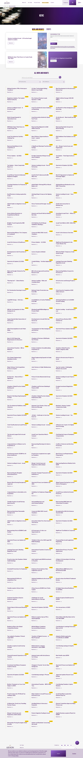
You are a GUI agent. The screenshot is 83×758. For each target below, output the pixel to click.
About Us (24, 2)
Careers (52, 2)
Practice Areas (37, 2)
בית (5, 6)
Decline (74, 753)
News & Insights (45, 2)
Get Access (53, 60)
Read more (11, 43)
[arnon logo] (7, 2)
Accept (58, 753)
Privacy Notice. (62, 47)
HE (80, 2)
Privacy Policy (15, 755)
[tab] (38, 30)
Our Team (30, 2)
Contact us (65, 2)
